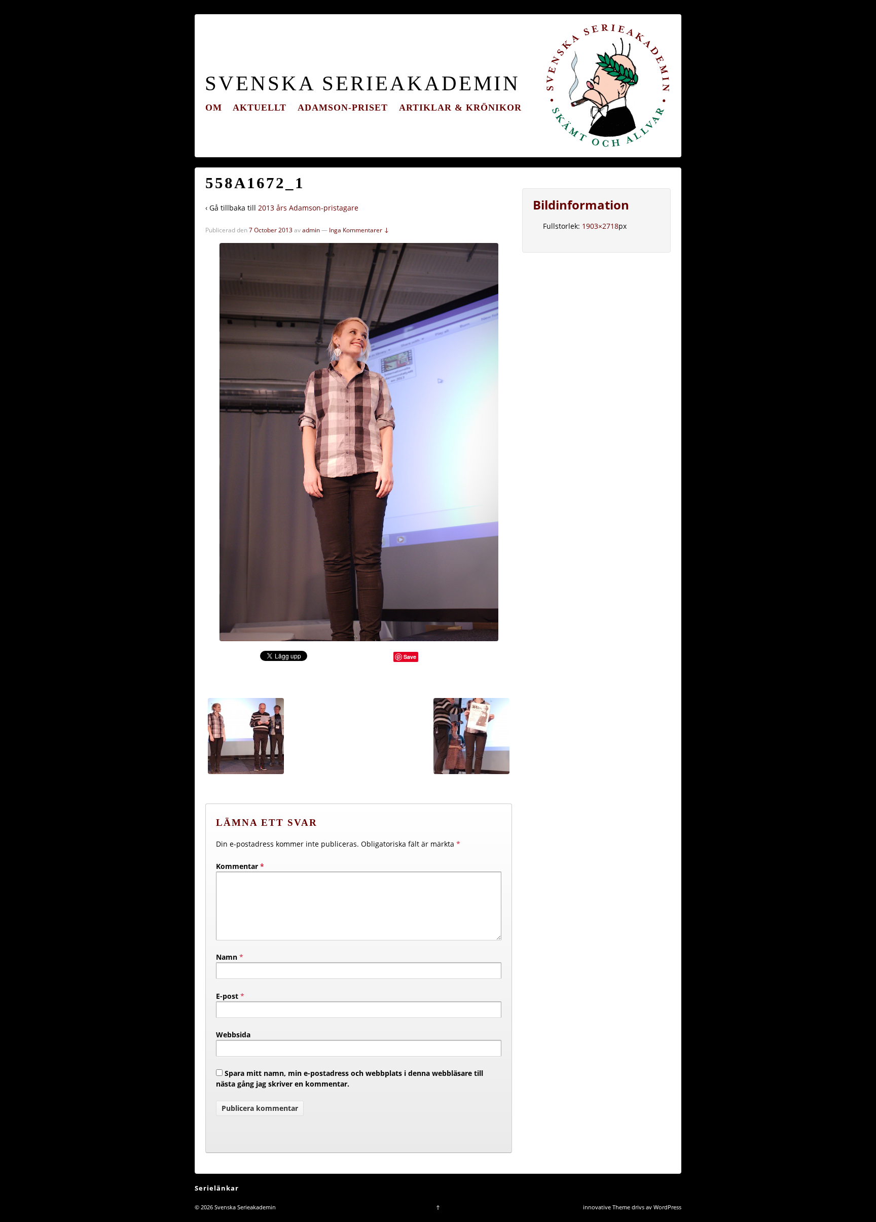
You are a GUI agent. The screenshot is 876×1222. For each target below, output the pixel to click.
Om (213, 107)
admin (311, 230)
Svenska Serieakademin (362, 83)
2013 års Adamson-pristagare (308, 208)
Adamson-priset (343, 107)
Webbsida (233, 1034)
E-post (227, 996)
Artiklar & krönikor (460, 107)
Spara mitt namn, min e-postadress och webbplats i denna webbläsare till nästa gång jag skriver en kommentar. (349, 1078)
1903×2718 (600, 226)
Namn (226, 957)
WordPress (667, 1207)
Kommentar (240, 866)
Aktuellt (259, 107)
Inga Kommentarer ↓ (359, 230)
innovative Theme (606, 1207)
